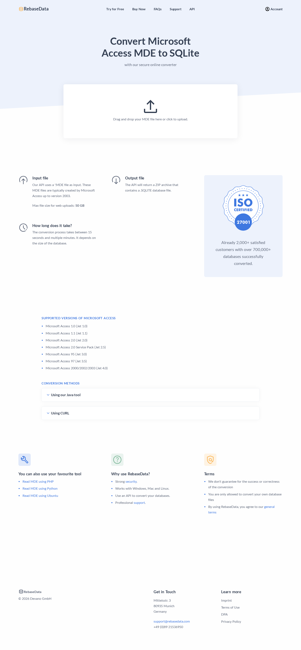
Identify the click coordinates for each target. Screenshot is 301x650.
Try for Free (115, 9)
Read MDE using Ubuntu (40, 495)
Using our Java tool (66, 395)
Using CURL (60, 413)
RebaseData (36, 8)
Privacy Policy (231, 621)
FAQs (158, 9)
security (131, 481)
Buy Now (139, 9)
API (192, 9)
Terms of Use (230, 607)
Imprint (226, 600)
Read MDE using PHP (38, 481)
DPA (224, 614)
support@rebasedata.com (172, 621)
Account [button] (276, 9)
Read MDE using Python (40, 488)
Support (175, 9)
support (139, 502)
